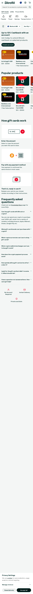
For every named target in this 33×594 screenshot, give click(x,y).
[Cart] (30, 2)
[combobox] (15, 7)
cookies (9, 578)
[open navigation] (2, 3)
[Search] (30, 7)
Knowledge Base (16, 205)
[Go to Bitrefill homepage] (10, 3)
